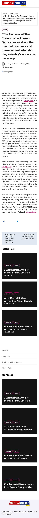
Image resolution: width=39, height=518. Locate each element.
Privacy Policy (7, 368)
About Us (5, 350)
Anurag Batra (28, 101)
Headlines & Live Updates (11, 362)
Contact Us (6, 356)
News (5, 29)
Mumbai (8, 265)
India (7, 480)
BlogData (31, 511)
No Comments (8, 67)
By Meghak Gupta (12, 64)
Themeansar (6, 514)
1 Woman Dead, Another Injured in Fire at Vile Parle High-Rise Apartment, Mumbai (19, 273)
